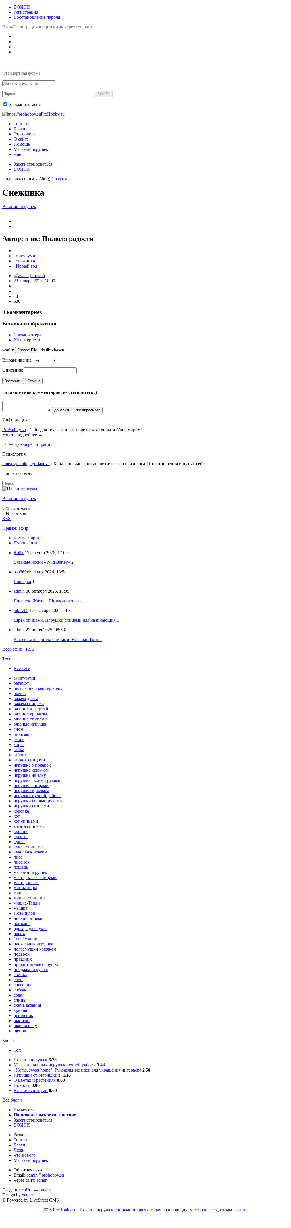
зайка (19, 749)
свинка (20, 974)
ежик (19, 739)
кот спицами (26, 821)
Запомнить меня (24, 104)
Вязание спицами (31, 1090)
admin (19, 591)
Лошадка (22, 581)
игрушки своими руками (38, 800)
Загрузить (13, 381)
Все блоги (12, 1100)
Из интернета (27, 339)
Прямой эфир (15, 528)
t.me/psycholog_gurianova (26, 463)
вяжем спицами (29, 703)
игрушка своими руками (37, 780)
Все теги (22, 668)
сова (18, 995)
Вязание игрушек (19, 206)
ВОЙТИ (22, 7)
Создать (59, 178)
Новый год (26, 266)
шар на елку (25, 1025)
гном (18, 729)
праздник (23, 959)
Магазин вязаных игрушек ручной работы (55, 1064)
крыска (21, 836)
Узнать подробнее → (22, 434)
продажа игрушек (31, 969)
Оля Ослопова (27, 938)
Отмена (33, 381)
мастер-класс (26, 882)
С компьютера (27, 334)
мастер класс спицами (35, 877)
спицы (20, 1000)
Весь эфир (12, 649)
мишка (20, 892)
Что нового (25, 133)
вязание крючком (30, 713)
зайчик (20, 754)
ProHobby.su (14, 429)
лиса (18, 857)
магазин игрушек (30, 872)
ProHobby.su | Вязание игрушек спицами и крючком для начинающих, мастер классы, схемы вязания (150, 1209)
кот (17, 816)
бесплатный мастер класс (38, 688)
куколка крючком (30, 851)
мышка (20, 908)
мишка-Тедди (27, 903)
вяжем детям (26, 698)
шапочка (22, 1020)
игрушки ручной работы (37, 795)
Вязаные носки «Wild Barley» (42, 562)
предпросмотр (88, 410)
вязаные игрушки (31, 724)
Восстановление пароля (37, 17)
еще (17, 154)
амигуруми (24, 255)
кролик (21, 831)
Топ (17, 1050)
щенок (20, 1030)
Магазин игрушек (31, 149)
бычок (20, 693)
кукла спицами (28, 846)
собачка (21, 989)
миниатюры (25, 887)
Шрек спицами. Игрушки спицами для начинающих (65, 620)
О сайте (21, 139)
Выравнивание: (17, 360)
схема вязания (27, 1005)
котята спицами (29, 826)
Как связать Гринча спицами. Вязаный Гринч (58, 639)
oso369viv (23, 571)
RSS (6, 518)
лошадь (21, 867)
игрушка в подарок (32, 765)
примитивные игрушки (36, 964)
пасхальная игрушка (33, 943)
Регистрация (26, 12)
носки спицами (28, 918)
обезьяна (22, 923)
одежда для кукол (30, 928)
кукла (19, 841)
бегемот (21, 683)
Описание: (12, 370)
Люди (19, 1150)
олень (19, 933)
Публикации (26, 542)
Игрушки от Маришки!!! (38, 1075)
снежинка (25, 260)
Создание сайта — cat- (27, 1189)
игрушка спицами (31, 785)
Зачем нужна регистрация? (28, 444)
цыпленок (23, 1015)
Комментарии (27, 537)
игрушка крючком (31, 770)
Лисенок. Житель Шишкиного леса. (49, 600)
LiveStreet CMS (44, 1200)
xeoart (27, 1195)
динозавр (23, 734)
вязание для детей (31, 708)
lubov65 (37, 275)
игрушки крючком (31, 790)
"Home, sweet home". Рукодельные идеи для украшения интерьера (77, 1070)
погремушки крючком (35, 949)
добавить (62, 410)
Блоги (19, 128)
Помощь (22, 144)
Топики (21, 123)
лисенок (22, 862)
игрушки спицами (31, 805)
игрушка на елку (30, 775)
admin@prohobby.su (45, 1175)
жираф (20, 744)
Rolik (19, 552)
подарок (22, 954)
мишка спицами (29, 897)
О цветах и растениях (35, 1080)
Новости (22, 1085)
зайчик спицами (29, 759)
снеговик (23, 984)
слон (18, 979)
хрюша (20, 1010)
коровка (21, 811)
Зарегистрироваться (33, 164)
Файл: (8, 349)
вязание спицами (30, 719)
